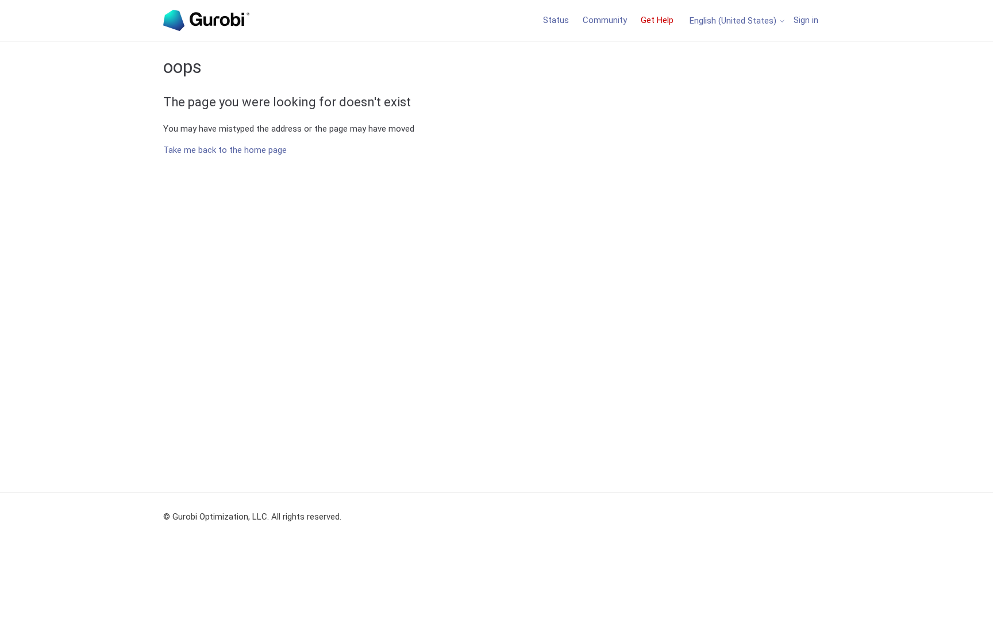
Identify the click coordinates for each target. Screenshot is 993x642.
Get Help (657, 20)
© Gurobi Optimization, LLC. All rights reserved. (252, 517)
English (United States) (734, 21)
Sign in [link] (806, 20)
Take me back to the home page (225, 150)
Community (605, 20)
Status (556, 20)
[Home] (206, 20)
